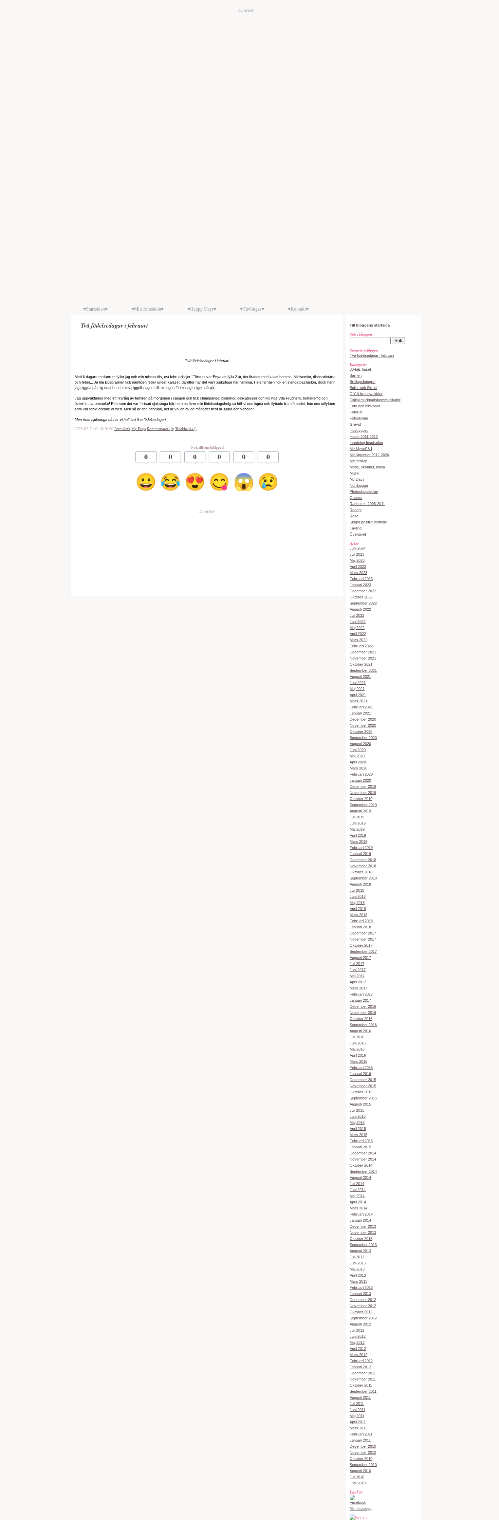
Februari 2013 (361, 1287)
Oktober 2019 (361, 799)
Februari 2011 (361, 1434)
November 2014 (363, 1159)
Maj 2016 (357, 1049)
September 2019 (363, 805)
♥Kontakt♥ (298, 309)
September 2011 (363, 1391)
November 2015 (363, 1086)
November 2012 (363, 1306)
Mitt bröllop (358, 461)
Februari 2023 (361, 579)
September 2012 (363, 1318)
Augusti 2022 (360, 609)
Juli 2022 (357, 615)
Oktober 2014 (361, 1165)
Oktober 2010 (361, 1459)
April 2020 (358, 762)
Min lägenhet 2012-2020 (369, 455)
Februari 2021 (361, 707)
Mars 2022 (358, 640)
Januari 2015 (360, 1147)
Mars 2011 (358, 1428)
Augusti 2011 (360, 1397)
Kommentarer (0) (160, 428)
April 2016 (358, 1055)
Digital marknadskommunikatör (375, 400)
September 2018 (363, 878)
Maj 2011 (357, 1416)
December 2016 (363, 1006)
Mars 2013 (358, 1281)
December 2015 (363, 1080)
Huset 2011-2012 (364, 436)
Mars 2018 (358, 915)
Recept (356, 510)
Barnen (356, 375)
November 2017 (363, 939)
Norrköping (359, 485)
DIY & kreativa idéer (366, 394)
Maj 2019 (357, 829)
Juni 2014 (358, 1190)
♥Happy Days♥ (201, 309)
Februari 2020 (361, 774)
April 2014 (358, 1202)
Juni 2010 (358, 1483)
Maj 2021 (357, 689)
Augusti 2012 (360, 1324)
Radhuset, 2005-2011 (367, 504)
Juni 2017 (358, 970)
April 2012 (358, 1349)
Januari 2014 (360, 1220)
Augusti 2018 (360, 884)
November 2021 (363, 658)
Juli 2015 (357, 1110)
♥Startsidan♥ (95, 309)
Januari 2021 (360, 713)
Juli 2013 (357, 1257)
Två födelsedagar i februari (372, 355)
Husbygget (359, 430)
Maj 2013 (357, 1269)
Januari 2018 (360, 927)
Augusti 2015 (360, 1104)
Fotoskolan (359, 418)
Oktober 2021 (361, 664)
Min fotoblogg (360, 1508)
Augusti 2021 (360, 676)
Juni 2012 (358, 1336)
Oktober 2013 (361, 1239)
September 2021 (363, 670)
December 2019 (363, 786)
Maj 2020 (357, 756)
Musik (354, 473)
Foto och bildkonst (365, 406)
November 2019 (363, 793)
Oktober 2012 (361, 1312)
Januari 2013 (360, 1294)
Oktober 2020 (361, 731)
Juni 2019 (358, 823)
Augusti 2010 (360, 1471)
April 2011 (358, 1422)
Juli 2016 (357, 1037)
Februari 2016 (361, 1067)
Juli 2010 (357, 1477)
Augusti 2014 (360, 1177)
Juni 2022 (358, 621)
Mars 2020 (358, 768)
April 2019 (358, 835)
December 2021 (363, 652)
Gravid (355, 424)
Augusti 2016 (360, 1031)
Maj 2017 (357, 976)
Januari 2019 (360, 854)
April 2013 (358, 1275)
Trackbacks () (186, 428)
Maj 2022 (357, 628)
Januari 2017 (360, 1000)
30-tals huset (360, 369)
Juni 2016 (358, 1043)
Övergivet (358, 534)
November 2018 (363, 866)
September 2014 (363, 1171)
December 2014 (363, 1153)
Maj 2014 (357, 1196)
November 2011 (363, 1379)
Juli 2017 (357, 964)
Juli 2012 (357, 1330)
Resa (354, 516)
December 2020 (363, 719)
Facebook (358, 1502)
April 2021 (358, 695)
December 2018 (363, 860)
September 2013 (363, 1245)
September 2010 (363, 1465)
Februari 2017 (361, 994)
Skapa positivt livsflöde (368, 522)
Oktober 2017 (361, 945)
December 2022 (363, 591)
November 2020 (363, 725)
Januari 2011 (360, 1440)
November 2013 (363, 1232)
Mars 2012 (358, 1355)
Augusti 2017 (360, 958)
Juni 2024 (358, 548)
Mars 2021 (358, 701)
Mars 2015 (358, 1135)
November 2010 (363, 1452)
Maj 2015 (357, 1122)
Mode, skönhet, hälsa (367, 467)
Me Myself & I (361, 449)
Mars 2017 (358, 988)
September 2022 (363, 603)
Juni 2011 (357, 1410)
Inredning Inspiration (366, 443)
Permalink (122, 428)
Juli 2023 (357, 554)
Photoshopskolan (364, 491)
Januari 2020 (360, 780)
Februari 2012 (361, 1361)
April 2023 (358, 566)
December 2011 (363, 1373)
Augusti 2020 (360, 744)
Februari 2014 (361, 1214)
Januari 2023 (360, 585)
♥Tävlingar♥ (252, 309)
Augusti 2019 (360, 811)
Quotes (356, 498)
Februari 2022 (361, 646)
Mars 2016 (358, 1061)
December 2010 (363, 1446)
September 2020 (363, 738)
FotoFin (356, 412)
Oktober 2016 (361, 1019)
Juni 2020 (358, 750)
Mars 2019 (358, 841)
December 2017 (363, 933)
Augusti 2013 (360, 1251)
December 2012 (363, 1300)
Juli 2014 (357, 1184)
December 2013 (363, 1226)
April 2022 (358, 634)
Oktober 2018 (361, 872)
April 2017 (358, 982)
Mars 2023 (358, 573)
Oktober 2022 (361, 597)
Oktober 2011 (361, 1385)
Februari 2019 (361, 848)
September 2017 (363, 951)
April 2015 (358, 1129)
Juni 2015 (358, 1116)
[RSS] (359, 1517)
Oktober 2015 (361, 1092)
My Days (138, 428)
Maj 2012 (357, 1342)
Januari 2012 (360, 1367)
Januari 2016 (360, 1074)
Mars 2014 (358, 1208)
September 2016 (363, 1025)
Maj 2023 (357, 560)
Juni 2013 (358, 1263)
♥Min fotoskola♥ (147, 309)
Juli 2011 (357, 1404)
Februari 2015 (361, 1141)
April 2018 (358, 909)
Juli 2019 (357, 817)
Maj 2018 (357, 903)
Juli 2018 (357, 890)
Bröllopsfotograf (362, 381)
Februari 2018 (361, 921)
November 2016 (363, 1013)
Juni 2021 (358, 683)
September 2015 (363, 1098)
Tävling (356, 528)
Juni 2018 (358, 896)
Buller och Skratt (363, 388)
